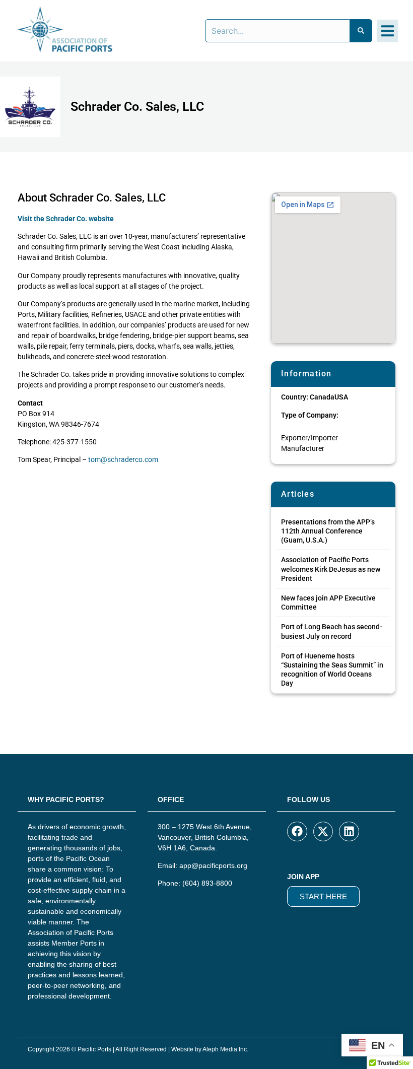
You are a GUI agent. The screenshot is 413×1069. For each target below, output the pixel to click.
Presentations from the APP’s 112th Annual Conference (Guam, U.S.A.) (328, 531)
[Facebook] (297, 832)
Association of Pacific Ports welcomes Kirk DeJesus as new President (330, 569)
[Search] (361, 30)
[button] (387, 31)
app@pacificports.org (213, 865)
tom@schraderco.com (123, 459)
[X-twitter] (323, 832)
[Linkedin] (349, 832)
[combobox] (277, 30)
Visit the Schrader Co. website (66, 219)
